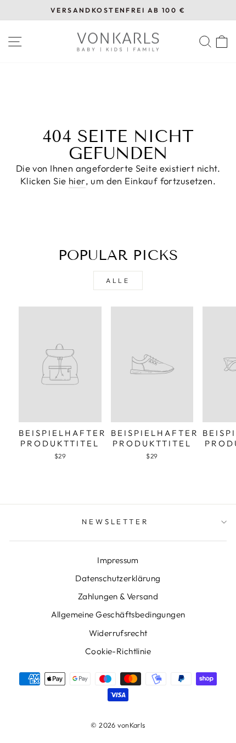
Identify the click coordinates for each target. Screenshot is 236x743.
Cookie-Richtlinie (118, 651)
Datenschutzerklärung (117, 578)
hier (77, 180)
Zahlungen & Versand (118, 596)
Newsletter (115, 521)
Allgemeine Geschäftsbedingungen (118, 614)
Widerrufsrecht (118, 633)
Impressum (118, 560)
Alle (118, 280)
